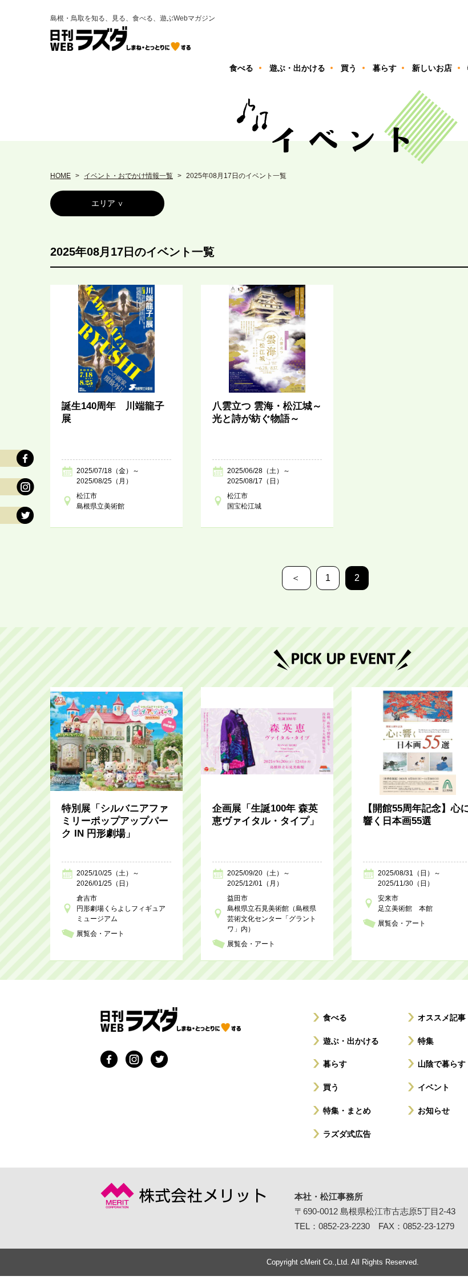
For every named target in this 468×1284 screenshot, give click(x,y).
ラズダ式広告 (347, 1133)
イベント (434, 1087)
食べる (335, 1017)
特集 (426, 1040)
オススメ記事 (442, 1017)
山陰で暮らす (442, 1063)
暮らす (335, 1063)
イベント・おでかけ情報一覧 (128, 176)
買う (331, 1087)
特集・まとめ (347, 1110)
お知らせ (434, 1110)
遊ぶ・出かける (351, 1040)
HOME (60, 176)
